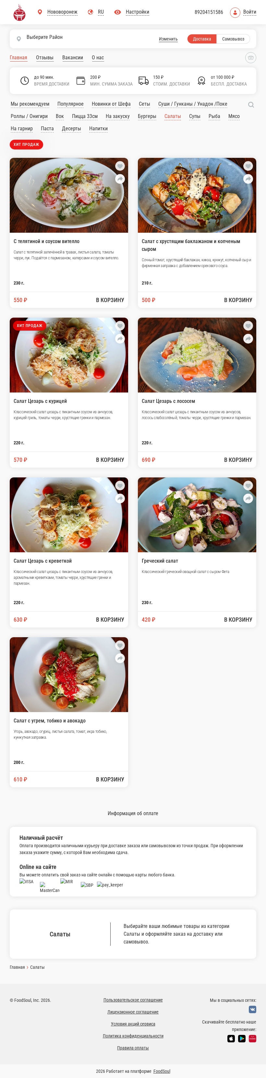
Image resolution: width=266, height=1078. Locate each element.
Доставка (202, 38)
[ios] (231, 1038)
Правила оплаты (133, 1047)
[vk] (252, 1009)
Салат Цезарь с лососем (168, 401)
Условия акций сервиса (133, 1023)
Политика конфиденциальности (133, 1035)
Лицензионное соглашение (133, 1011)
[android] (242, 1038)
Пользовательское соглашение (133, 999)
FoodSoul (161, 1071)
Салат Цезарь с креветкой (43, 561)
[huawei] (252, 1038)
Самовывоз (233, 38)
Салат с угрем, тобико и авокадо (50, 721)
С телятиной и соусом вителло (46, 241)
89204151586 (209, 12)
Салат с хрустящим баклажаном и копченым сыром (191, 245)
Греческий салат (160, 561)
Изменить (168, 38)
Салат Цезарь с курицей (40, 401)
